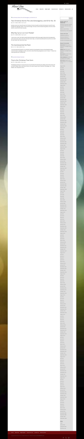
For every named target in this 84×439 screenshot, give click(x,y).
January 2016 (62, 286)
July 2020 (62, 192)
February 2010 (63, 409)
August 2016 (62, 273)
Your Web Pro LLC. (40, 435)
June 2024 (62, 110)
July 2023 (62, 129)
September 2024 (63, 104)
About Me (41, 9)
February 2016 (63, 284)
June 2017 (62, 256)
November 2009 (63, 414)
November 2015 (63, 289)
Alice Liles (14, 46)
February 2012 (63, 367)
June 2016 (62, 277)
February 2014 (63, 325)
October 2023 (62, 124)
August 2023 (62, 127)
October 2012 (62, 353)
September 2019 (63, 210)
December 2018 (63, 226)
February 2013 (63, 346)
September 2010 (63, 397)
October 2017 (62, 249)
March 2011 (62, 386)
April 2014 (62, 321)
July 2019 (62, 213)
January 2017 (62, 265)
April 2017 (62, 259)
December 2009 (63, 413)
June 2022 (62, 152)
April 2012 (62, 363)
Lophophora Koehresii (64, 35)
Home (37, 9)
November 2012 (63, 351)
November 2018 (63, 228)
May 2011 (62, 383)
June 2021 (62, 173)
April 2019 (62, 219)
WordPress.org (63, 428)
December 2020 (63, 184)
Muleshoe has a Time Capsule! (66, 30)
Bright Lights (47, 9)
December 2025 (63, 78)
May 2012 (62, 361)
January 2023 (62, 139)
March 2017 (62, 261)
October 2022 (62, 145)
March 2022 (62, 157)
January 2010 (62, 411)
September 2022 (63, 147)
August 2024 (62, 106)
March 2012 (62, 365)
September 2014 (63, 312)
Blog (23, 46)
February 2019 (63, 222)
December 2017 (63, 245)
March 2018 (62, 240)
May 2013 (62, 340)
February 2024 (63, 117)
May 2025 (62, 90)
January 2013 (62, 347)
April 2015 (62, 302)
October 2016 (62, 270)
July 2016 (62, 275)
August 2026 (62, 66)
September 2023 (63, 125)
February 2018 (63, 242)
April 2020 (62, 198)
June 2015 (62, 298)
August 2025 (62, 85)
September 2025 (63, 83)
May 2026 (62, 69)
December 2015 (63, 287)
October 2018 (62, 229)
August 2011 (62, 377)
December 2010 (63, 391)
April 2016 (62, 280)
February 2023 (63, 138)
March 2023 (62, 136)
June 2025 (62, 88)
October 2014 (62, 310)
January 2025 (62, 97)
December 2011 (63, 370)
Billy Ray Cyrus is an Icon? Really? (22, 33)
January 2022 (62, 161)
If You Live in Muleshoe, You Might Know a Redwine (65, 46)
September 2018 (63, 231)
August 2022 (62, 148)
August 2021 (62, 169)
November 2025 (63, 80)
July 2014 (62, 316)
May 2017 (62, 258)
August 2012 (62, 356)
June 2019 (62, 215)
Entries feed (62, 424)
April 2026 (62, 71)
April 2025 (62, 92)
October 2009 (62, 416)
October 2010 (62, 395)
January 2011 (62, 390)
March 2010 (62, 407)
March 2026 (62, 73)
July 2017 (62, 254)
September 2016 (63, 272)
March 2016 (62, 282)
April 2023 (62, 134)
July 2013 (62, 337)
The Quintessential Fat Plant (21, 45)
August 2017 (62, 252)
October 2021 (62, 166)
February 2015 (63, 303)
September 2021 (63, 168)
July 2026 (62, 67)
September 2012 (63, 354)
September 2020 (63, 189)
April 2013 (62, 342)
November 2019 (63, 206)
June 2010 (62, 402)
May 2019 (62, 217)
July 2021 (62, 171)
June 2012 (62, 360)
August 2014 (62, 314)
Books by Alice (68, 9)
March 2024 (62, 115)
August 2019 (62, 212)
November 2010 (63, 393)
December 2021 (63, 162)
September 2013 (63, 333)
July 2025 (62, 87)
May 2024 (62, 111)
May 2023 (62, 132)
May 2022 (62, 154)
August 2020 (62, 191)
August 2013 (62, 335)
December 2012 (63, 349)
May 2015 (62, 300)
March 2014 (62, 323)
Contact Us (61, 9)
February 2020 (63, 201)
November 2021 (63, 164)
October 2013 (62, 332)
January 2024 (62, 118)
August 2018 (62, 233)
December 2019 (63, 205)
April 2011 (62, 384)
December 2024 (63, 99)
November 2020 (63, 185)
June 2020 (62, 194)
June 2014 (62, 317)
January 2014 (62, 326)
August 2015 (62, 295)
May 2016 (62, 279)
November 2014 (63, 309)
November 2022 (63, 143)
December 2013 (63, 328)
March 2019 (62, 221)
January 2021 (62, 182)
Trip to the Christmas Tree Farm (22, 60)
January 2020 (62, 203)
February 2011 (63, 388)
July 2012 (62, 358)
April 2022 (62, 155)
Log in (61, 423)
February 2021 (63, 180)
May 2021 (62, 175)
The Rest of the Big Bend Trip (65, 40)
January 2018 (62, 243)
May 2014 (62, 319)
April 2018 (62, 238)
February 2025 (63, 95)
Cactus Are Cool (54, 9)
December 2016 (63, 266)
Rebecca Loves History (64, 28)
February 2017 (63, 263)
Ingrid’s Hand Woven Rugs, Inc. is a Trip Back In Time (66, 61)
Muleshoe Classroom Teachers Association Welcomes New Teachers (66, 26)
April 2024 (62, 113)
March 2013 (62, 344)
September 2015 (63, 293)
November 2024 (63, 101)
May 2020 (62, 196)
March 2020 (62, 199)
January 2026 (62, 76)
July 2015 (62, 296)
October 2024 (62, 102)
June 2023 (62, 131)
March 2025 (62, 94)
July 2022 (62, 150)
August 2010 (62, 398)
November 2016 (63, 268)
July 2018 (62, 235)
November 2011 (63, 372)
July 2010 (62, 400)
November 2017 (63, 247)
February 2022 (63, 159)
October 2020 (62, 187)
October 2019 (62, 208)
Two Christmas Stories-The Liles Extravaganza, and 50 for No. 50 (33, 21)
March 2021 (62, 178)
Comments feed (63, 426)
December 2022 (63, 141)
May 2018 (62, 236)
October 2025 (62, 81)
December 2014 (63, 307)
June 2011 (62, 381)
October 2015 (62, 291)
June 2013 (62, 339)
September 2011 (63, 376)
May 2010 (62, 404)
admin (13, 22)
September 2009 (63, 418)
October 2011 (62, 374)
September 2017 (63, 250)
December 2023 (63, 120)
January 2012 (62, 369)
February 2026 (63, 74)
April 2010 (62, 406)
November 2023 (63, 122)
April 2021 (62, 177)
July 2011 (62, 379)
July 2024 (62, 108)
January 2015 (62, 305)
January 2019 (62, 224)
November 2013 (63, 330)
